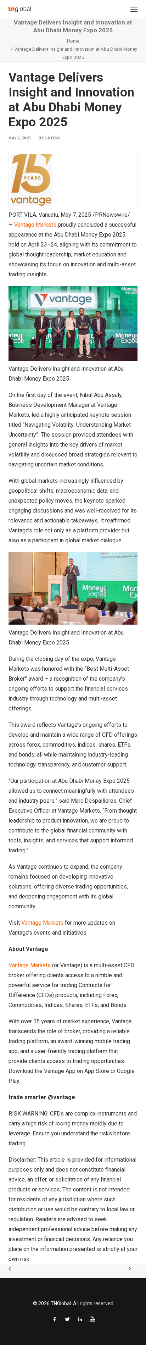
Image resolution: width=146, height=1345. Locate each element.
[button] (134, 9)
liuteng (53, 138)
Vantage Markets (35, 224)
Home (73, 41)
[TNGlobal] (20, 9)
